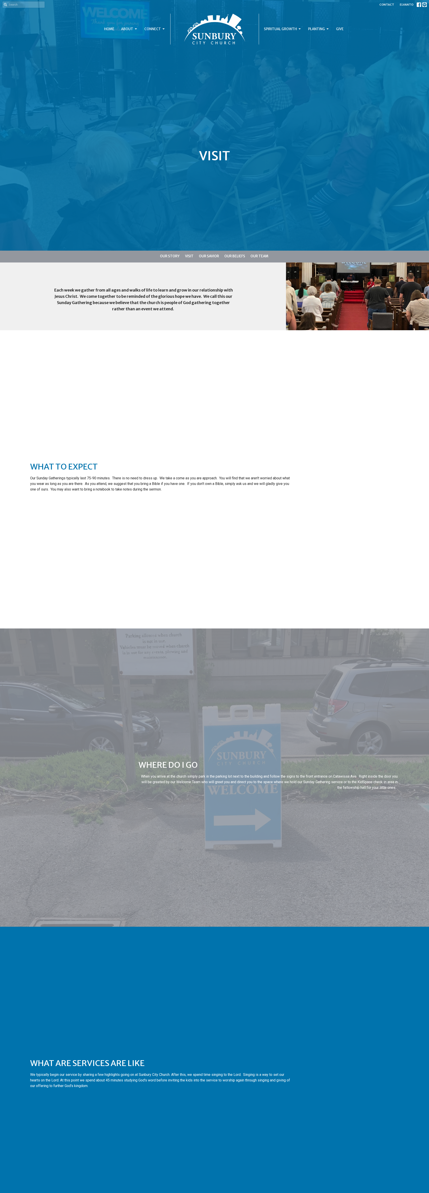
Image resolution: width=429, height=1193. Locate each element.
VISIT (189, 256)
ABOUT (127, 29)
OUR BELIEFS (234, 256)
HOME (109, 29)
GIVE (340, 29)
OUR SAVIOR (209, 256)
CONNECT (152, 29)
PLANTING (316, 29)
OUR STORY (170, 256)
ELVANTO (406, 4)
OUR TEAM (259, 256)
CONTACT (386, 4)
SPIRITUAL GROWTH (280, 29)
